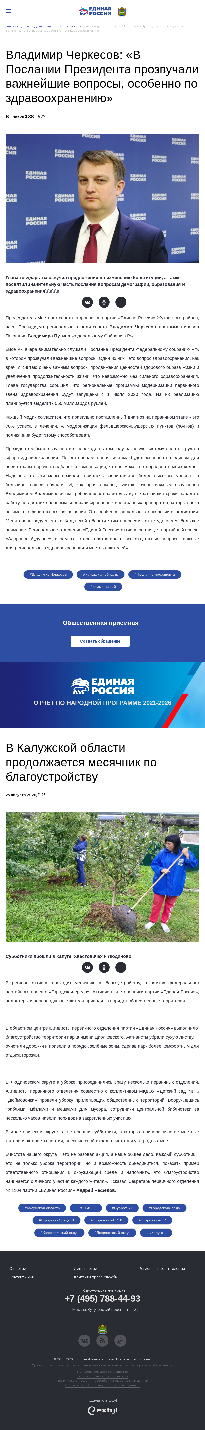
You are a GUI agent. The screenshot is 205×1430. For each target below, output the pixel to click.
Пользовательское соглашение (102, 1371)
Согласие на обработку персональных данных (102, 1385)
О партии (18, 1268)
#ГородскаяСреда (164, 1208)
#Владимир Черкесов (48, 574)
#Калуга (156, 1233)
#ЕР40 (86, 1208)
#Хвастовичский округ (59, 1233)
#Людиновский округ (112, 1233)
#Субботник (122, 1208)
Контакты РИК (23, 1277)
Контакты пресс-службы (96, 1277)
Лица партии (85, 1268)
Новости (71, 26)
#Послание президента (155, 574)
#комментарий (103, 587)
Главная (12, 26)
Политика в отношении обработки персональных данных (102, 1380)
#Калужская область (100, 574)
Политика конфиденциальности (102, 1376)
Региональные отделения (161, 1268)
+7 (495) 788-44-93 (102, 1298)
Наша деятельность (41, 26)
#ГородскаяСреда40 (56, 1220)
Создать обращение (100, 641)
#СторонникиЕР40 (106, 1220)
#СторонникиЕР (152, 1220)
